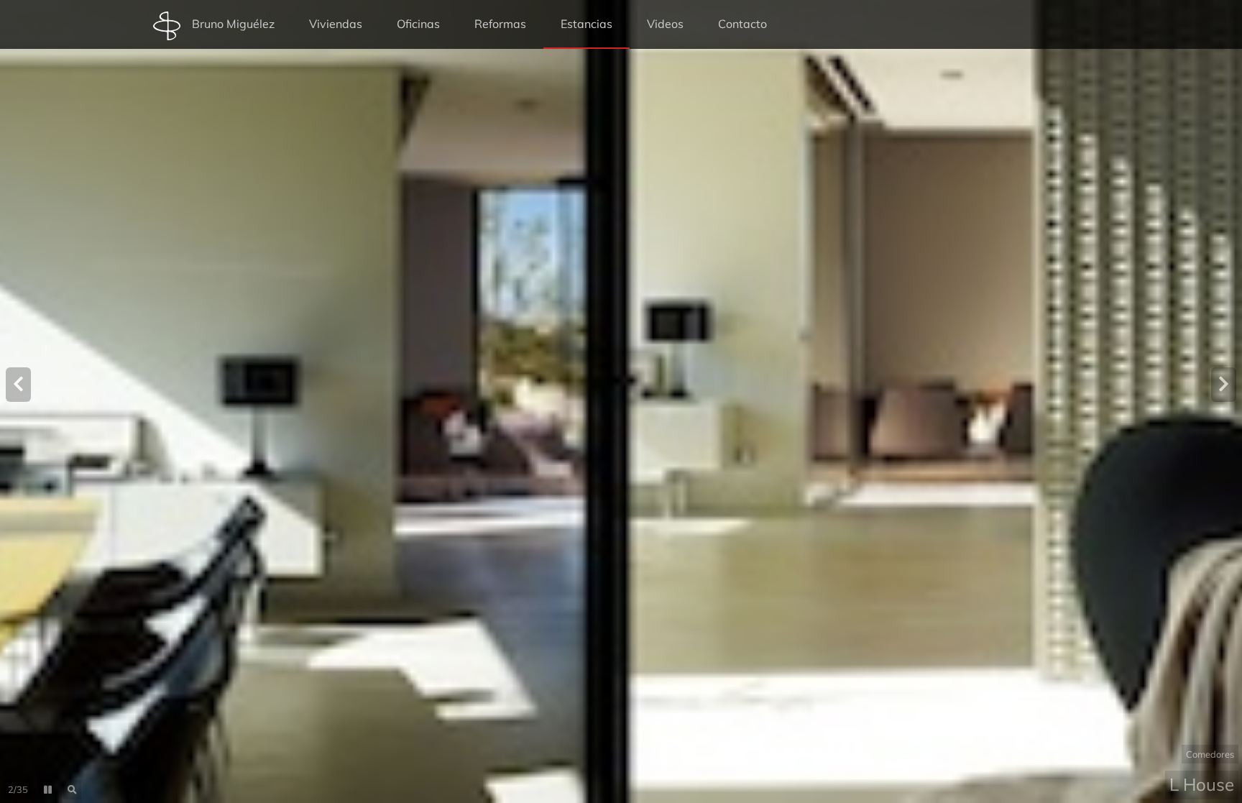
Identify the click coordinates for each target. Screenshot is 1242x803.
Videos (665, 24)
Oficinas (418, 24)
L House (1201, 784)
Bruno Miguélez (233, 24)
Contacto (742, 24)
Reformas (500, 24)
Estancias (586, 24)
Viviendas (335, 24)
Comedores (1210, 754)
